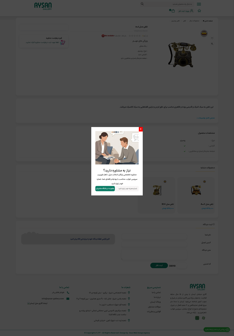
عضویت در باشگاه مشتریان (105, 188)
